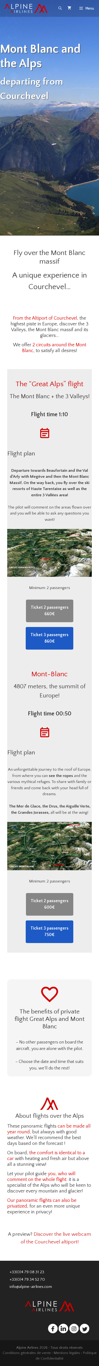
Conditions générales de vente (27, 1353)
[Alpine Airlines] (26, 8)
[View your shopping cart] (69, 8)
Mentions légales (67, 1353)
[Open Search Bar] (60, 8)
